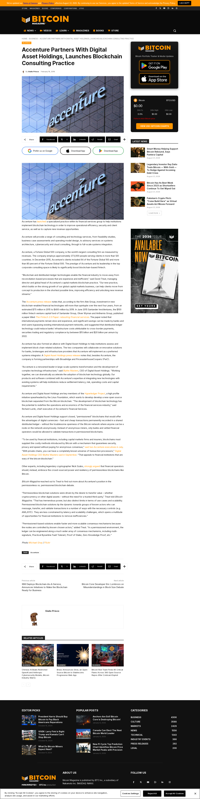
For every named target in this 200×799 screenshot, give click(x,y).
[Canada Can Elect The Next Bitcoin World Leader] (83, 734)
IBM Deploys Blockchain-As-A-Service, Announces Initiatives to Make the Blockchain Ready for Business (44, 587)
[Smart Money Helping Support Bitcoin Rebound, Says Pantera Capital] (138, 152)
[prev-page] (23, 685)
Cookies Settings (130, 793)
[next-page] (28, 685)
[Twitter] (160, 8)
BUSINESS (33, 39)
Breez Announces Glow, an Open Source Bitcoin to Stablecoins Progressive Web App (72, 672)
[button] (174, 30)
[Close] (195, 793)
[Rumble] (168, 8)
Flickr (47, 542)
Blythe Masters (70, 370)
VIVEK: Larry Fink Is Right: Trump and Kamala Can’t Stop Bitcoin (51, 734)
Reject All (152, 793)
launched (41, 221)
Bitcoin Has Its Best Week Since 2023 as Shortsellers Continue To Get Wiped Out (161, 186)
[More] (124, 139)
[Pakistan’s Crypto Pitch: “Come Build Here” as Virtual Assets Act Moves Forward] (138, 202)
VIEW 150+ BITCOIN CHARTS (154, 126)
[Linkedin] (172, 8)
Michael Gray (35, 542)
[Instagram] (176, 8)
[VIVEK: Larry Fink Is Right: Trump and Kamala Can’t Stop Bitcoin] (29, 735)
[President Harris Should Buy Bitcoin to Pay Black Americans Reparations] (29, 720)
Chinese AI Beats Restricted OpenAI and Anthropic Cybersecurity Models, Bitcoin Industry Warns (35, 673)
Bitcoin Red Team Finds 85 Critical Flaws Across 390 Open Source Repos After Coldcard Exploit (107, 672)
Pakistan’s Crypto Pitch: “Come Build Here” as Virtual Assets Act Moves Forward (162, 201)
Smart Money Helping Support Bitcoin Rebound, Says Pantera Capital (162, 152)
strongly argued (92, 466)
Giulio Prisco (33, 72)
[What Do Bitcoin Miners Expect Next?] (29, 750)
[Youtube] (164, 8)
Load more (153, 213)
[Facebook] (156, 8)
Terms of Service (30, 3)
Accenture (34, 552)
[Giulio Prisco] (24, 71)
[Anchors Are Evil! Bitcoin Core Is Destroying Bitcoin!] (83, 720)
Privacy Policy (48, 3)
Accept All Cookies (175, 793)
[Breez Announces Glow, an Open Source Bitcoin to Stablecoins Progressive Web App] (73, 655)
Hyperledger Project (95, 393)
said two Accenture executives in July (104, 447)
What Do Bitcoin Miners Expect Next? (50, 748)
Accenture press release (38, 301)
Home (24, 39)
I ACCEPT (184, 3)
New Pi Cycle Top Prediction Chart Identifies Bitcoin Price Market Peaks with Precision (108, 747)
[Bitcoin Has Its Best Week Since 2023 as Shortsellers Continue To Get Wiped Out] (138, 186)
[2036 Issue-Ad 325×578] (154, 271)
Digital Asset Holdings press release (62, 355)
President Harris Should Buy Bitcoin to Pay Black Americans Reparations (52, 719)
